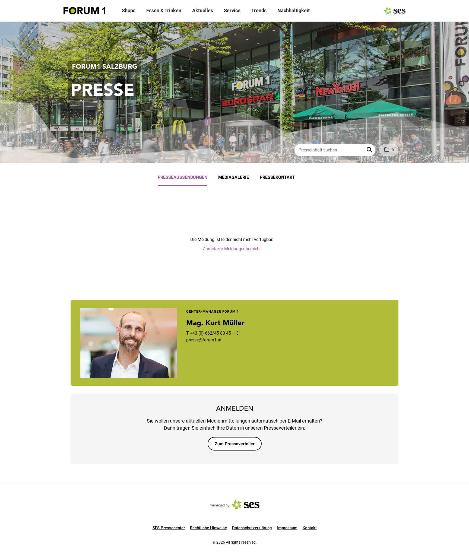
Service (232, 10)
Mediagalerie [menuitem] (233, 177)
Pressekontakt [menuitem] (277, 177)
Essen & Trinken (163, 10)
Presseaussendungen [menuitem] (182, 177)
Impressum (287, 527)
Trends (259, 10)
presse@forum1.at (203, 339)
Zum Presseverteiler (235, 443)
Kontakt (310, 527)
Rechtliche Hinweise (208, 527)
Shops (128, 10)
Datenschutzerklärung (252, 527)
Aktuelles (202, 10)
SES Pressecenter (169, 527)
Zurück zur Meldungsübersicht (232, 248)
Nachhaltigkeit (293, 10)
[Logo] (84, 11)
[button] (370, 150)
